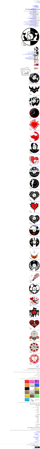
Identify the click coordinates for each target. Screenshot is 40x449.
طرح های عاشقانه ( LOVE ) (27, 21)
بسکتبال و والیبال (30, 13)
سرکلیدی (33, 52)
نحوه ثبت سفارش (36, 433)
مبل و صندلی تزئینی (30, 53)
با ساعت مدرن (38, 440)
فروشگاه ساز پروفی (34, 448)
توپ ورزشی (32, 14)
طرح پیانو (33, 16)
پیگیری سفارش (36, 439)
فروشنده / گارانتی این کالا (37, 20)
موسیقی (35, 15)
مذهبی (35, 26)
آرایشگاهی (35, 8)
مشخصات (37, 366)
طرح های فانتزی (34, 18)
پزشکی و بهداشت (34, 20)
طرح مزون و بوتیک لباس (28, 23)
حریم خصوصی (36, 438)
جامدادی (33, 55)
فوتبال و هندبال (31, 12)
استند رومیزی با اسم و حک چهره (32, 54)
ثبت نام (35, 2)
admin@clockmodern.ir (33, 445)
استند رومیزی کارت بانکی (33, 58)
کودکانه (35, 10)
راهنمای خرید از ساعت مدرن (37, 432)
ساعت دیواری (32, 51)
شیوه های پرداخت (36, 434)
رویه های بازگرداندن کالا (36, 437)
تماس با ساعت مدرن (36, 441)
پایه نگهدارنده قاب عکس (33, 57)
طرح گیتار (33, 17)
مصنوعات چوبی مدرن (30, 83)
